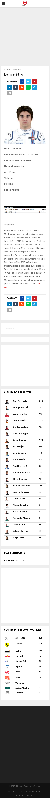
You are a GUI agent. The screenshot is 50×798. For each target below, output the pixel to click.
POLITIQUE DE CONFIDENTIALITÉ (29, 792)
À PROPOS (10, 792)
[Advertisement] (25, 35)
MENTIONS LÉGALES (24, 795)
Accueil (7, 70)
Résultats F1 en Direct (14, 561)
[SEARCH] (43, 328)
